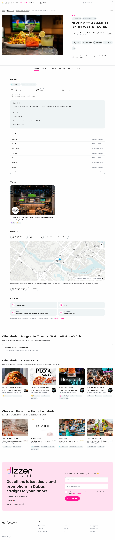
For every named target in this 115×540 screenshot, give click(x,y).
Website (99, 42)
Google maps (20, 289)
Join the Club (72, 498)
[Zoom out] (101, 247)
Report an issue (59, 318)
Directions (88, 42)
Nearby (70, 68)
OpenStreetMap (97, 278)
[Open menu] (16, 2)
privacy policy (77, 493)
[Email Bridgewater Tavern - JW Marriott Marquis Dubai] (74, 48)
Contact (62, 68)
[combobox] (98, 3)
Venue (44, 68)
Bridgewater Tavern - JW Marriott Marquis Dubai (88, 33)
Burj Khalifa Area (20, 237)
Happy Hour (10, 11)
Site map (92, 531)
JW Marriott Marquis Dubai (58, 237)
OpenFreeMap (78, 278)
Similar (79, 68)
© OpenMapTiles (85, 278)
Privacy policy (94, 526)
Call (78, 42)
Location (53, 68)
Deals (3, 11)
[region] (57, 261)
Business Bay (38, 237)
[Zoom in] (101, 244)
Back (111, 11)
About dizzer (41, 526)
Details (36, 68)
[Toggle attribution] (103, 278)
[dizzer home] (7, 2)
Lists (65, 531)
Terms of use (94, 528)
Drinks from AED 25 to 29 (22, 11)
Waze (35, 289)
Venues (66, 528)
